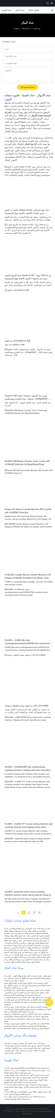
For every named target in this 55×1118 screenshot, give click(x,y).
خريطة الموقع (27, 1113)
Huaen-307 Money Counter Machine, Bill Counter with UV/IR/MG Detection (28, 511)
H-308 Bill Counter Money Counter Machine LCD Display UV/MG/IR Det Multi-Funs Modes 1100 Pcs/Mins (28, 577)
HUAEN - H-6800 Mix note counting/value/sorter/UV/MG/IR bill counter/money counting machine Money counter (28, 642)
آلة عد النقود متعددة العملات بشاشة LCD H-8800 (26, 706)
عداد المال (37, 28)
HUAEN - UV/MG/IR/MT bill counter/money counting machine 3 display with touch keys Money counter (29, 769)
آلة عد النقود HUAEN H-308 (17, 341)
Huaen (16, 28)
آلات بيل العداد (30, 106)
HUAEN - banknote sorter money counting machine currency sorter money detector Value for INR (28, 894)
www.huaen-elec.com (29, 1111)
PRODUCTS (26, 28)
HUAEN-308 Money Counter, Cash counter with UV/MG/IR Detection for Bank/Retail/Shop (27, 462)
